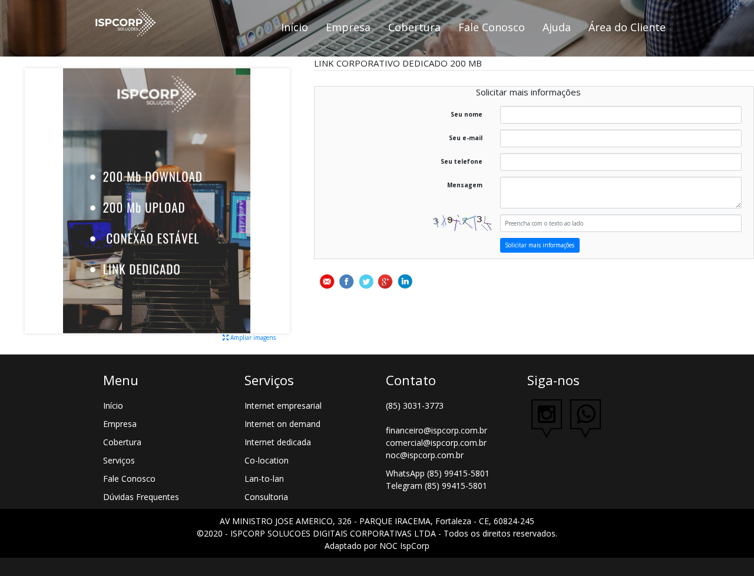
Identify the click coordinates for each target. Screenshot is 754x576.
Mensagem (464, 185)
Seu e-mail (465, 138)
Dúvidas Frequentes (141, 496)
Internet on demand (282, 423)
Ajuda (557, 27)
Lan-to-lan (264, 478)
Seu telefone (461, 161)
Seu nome (466, 114)
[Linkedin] (405, 281)
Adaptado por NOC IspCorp (377, 545)
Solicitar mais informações (539, 245)
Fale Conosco (491, 27)
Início (294, 27)
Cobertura (414, 27)
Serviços (119, 460)
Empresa (348, 27)
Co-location (266, 460)
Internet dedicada (277, 442)
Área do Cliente (627, 27)
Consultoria (266, 496)
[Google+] (385, 281)
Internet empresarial (283, 405)
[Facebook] (346, 281)
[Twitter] (366, 281)
